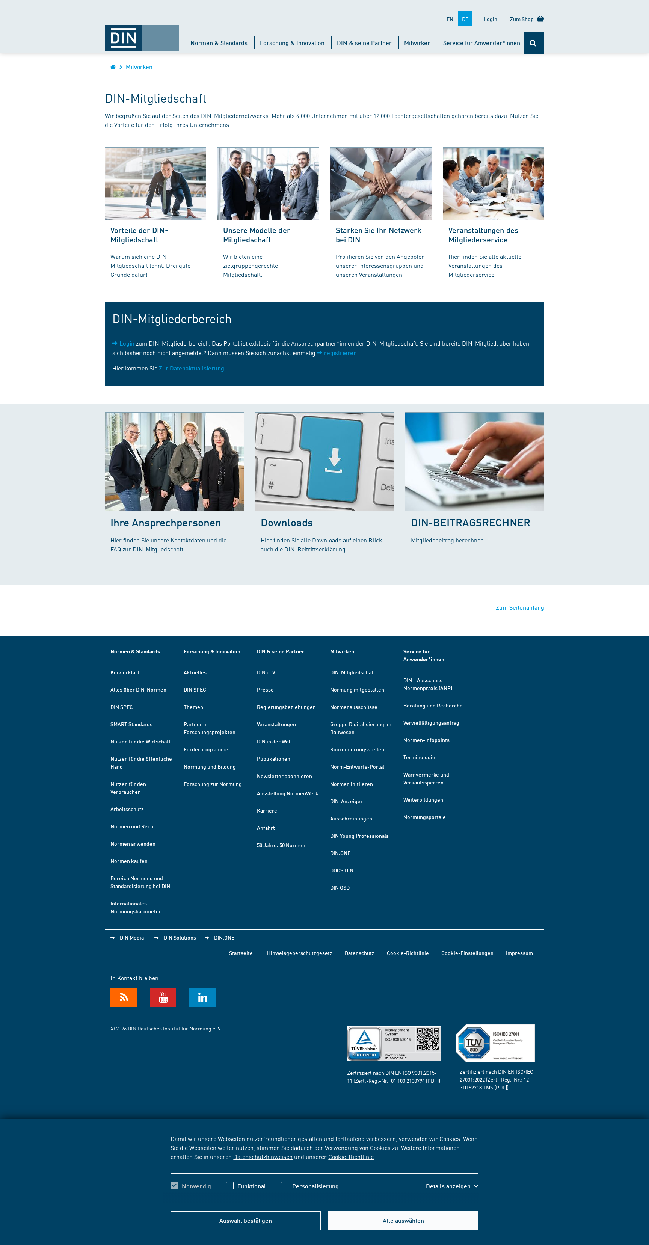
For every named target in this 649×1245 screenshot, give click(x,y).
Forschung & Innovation (292, 42)
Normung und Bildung (210, 766)
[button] (452, 1186)
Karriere (267, 810)
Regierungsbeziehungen (286, 706)
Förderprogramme (206, 749)
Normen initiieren (351, 783)
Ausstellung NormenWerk (287, 793)
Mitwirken (417, 42)
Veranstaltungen (276, 724)
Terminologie (419, 757)
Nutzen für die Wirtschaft (140, 741)
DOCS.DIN (341, 870)
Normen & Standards (219, 42)
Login (490, 18)
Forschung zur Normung (213, 783)
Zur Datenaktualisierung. (192, 368)
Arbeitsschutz (127, 808)
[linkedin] (202, 997)
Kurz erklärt (124, 672)
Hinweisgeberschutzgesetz (299, 952)
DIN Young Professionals (359, 835)
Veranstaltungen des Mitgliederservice (483, 234)
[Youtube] (163, 997)
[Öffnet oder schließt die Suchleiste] (534, 43)
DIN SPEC (121, 706)
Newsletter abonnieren (284, 775)
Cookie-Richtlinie (351, 1156)
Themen (193, 706)
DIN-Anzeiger (346, 801)
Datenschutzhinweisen (263, 1156)
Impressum (519, 952)
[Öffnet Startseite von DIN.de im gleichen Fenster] (142, 34)
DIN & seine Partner (364, 42)
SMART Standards (131, 724)
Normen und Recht (132, 826)
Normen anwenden (132, 843)
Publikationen (273, 758)
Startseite (241, 952)
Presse (265, 689)
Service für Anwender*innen (481, 42)
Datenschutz (359, 952)
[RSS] (123, 997)
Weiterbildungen (423, 799)
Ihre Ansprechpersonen (165, 522)
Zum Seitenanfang (520, 607)
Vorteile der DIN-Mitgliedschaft (139, 234)
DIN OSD (340, 887)
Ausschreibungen (351, 818)
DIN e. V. (266, 672)
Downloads (287, 522)
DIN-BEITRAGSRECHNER (470, 522)
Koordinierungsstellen (357, 749)
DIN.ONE (340, 852)
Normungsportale (424, 816)
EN (450, 18)
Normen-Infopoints (426, 739)
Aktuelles (195, 672)
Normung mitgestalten (357, 689)
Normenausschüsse (353, 706)
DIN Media (132, 937)
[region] (324, 1169)
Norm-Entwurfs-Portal (357, 766)
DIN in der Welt (274, 741)
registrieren (340, 352)
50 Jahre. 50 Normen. (282, 845)
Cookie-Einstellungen (467, 952)
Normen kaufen (129, 860)
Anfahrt (266, 827)
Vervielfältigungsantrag (431, 722)
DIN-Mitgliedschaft (352, 672)
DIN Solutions (180, 937)
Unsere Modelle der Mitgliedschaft (256, 234)
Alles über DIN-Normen (138, 689)
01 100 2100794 (408, 1080)
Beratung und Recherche (433, 705)
